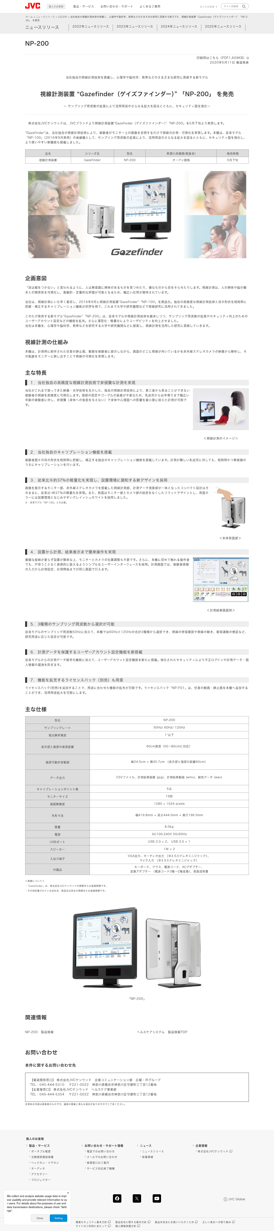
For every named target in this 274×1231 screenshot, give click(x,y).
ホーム (29, 17)
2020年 (62, 17)
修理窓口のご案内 (98, 1162)
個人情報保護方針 (125, 1226)
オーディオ (38, 1168)
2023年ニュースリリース (135, 26)
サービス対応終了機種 (101, 1168)
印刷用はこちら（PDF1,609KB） (221, 57)
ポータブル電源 (41, 1151)
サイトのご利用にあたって (91, 1226)
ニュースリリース (45, 17)
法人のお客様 (207, 7)
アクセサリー (39, 1174)
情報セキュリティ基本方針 (91, 1222)
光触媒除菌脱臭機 (42, 1157)
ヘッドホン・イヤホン (45, 1162)
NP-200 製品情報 (39, 1032)
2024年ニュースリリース (179, 26)
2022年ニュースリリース (91, 26)
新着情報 (147, 1157)
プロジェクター (41, 1180)
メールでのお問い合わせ (102, 1157)
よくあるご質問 (150, 6)
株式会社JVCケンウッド (213, 1151)
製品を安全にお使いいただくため (174, 1222)
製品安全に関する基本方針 (131, 1222)
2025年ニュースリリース (223, 26)
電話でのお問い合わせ (101, 1151)
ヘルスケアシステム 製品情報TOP (162, 1032)
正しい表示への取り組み (216, 1222)
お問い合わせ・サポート (116, 6)
